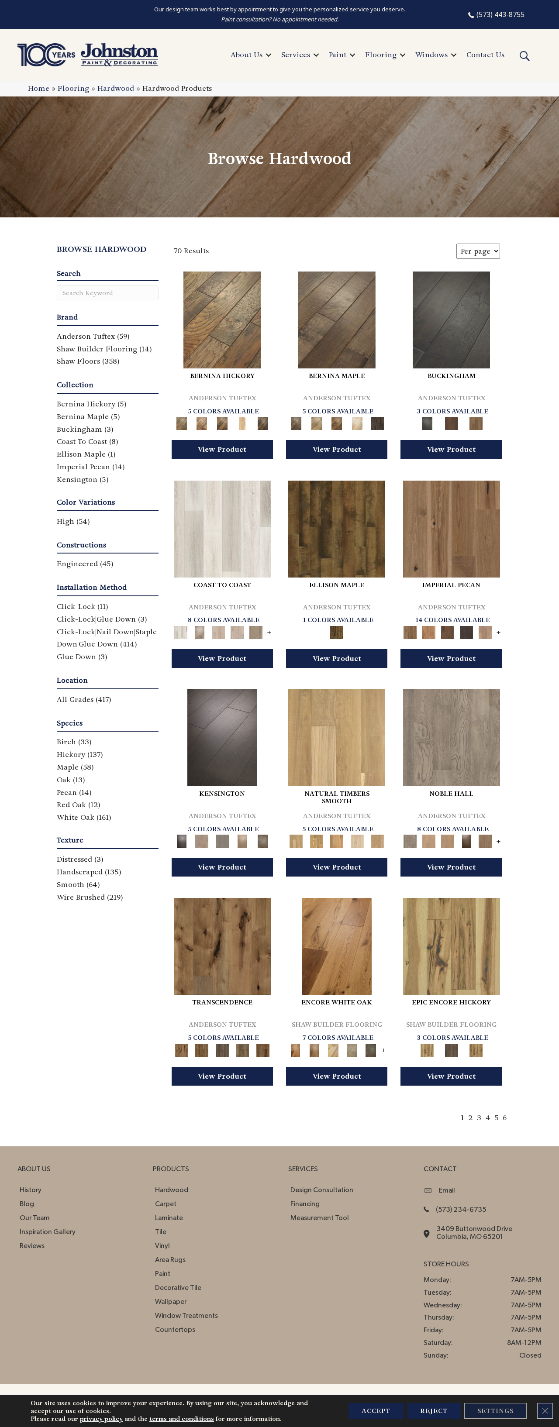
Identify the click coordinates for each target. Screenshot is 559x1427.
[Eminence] (467, 840)
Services (295, 54)
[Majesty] (485, 840)
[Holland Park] (201, 840)
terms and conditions (181, 1419)
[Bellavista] (336, 319)
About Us (246, 54)
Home (38, 88)
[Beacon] (222, 527)
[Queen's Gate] (243, 840)
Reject (434, 1411)
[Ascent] (201, 1048)
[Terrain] (370, 1048)
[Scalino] (243, 422)
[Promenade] (256, 631)
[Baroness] (451, 736)
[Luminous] (451, 945)
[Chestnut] (448, 631)
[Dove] (467, 631)
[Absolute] (222, 945)
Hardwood (115, 88)
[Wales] (451, 422)
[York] (476, 422)
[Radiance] (476, 1048)
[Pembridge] (222, 840)
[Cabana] (218, 631)
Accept (376, 1411)
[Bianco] (316, 422)
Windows (431, 54)
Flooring (381, 54)
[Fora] (201, 422)
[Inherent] (263, 1048)
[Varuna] (377, 422)
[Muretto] (222, 422)
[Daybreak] (237, 631)
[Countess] (429, 840)
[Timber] (333, 1048)
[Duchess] (448, 840)
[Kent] (451, 319)
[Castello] (337, 422)
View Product (222, 449)
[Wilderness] (352, 1048)
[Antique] (451, 527)
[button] (268, 55)
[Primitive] (314, 1048)
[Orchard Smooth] (316, 840)
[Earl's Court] (222, 736)
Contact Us (485, 54)
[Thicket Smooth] (337, 840)
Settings (495, 1411)
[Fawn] (485, 631)
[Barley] (429, 631)
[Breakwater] (200, 631)
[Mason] (357, 422)
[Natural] (337, 945)
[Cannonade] (336, 527)
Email (447, 1190)
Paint (337, 54)
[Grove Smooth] (336, 736)
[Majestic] (451, 1048)
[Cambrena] (222, 319)
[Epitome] (243, 1048)
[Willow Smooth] (357, 840)
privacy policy (101, 1419)
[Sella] (263, 422)
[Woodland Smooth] (377, 840)
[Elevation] (222, 1048)
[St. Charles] (263, 840)
